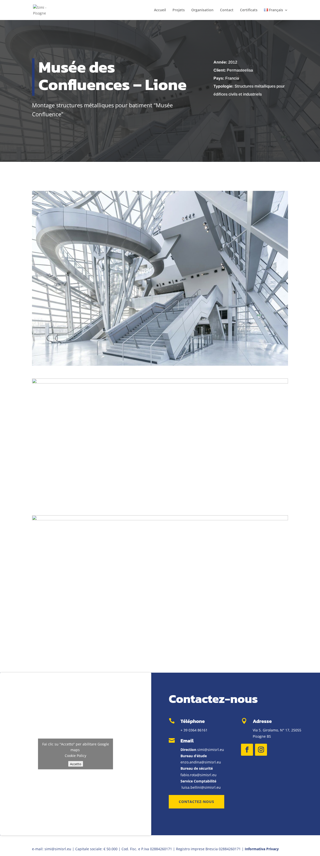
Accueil (160, 10)
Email (187, 740)
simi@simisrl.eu (210, 749)
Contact (227, 10)
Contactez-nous (196, 801)
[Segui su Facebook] (247, 750)
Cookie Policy (75, 755)
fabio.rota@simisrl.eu (198, 774)
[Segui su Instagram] (261, 750)
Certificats (249, 10)
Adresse (262, 721)
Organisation (202, 10)
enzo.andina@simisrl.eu (200, 762)
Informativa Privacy (262, 848)
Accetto (75, 763)
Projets (178, 10)
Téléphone (192, 721)
